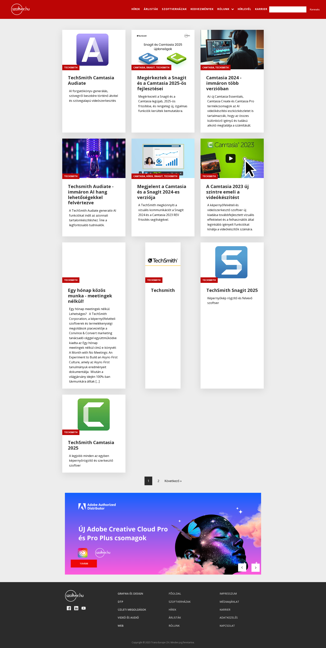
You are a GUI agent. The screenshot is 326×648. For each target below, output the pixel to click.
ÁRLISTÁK (151, 9)
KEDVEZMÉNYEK (202, 9)
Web (121, 625)
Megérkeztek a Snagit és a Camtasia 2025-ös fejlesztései (161, 83)
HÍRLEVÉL (244, 9)
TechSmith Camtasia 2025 (91, 445)
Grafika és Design (130, 593)
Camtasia (139, 67)
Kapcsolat (227, 625)
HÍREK (135, 9)
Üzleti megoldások (132, 609)
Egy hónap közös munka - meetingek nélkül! (90, 296)
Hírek (149, 176)
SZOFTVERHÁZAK (174, 9)
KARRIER (261, 9)
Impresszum (228, 593)
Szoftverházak (180, 601)
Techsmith (163, 290)
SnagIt (150, 67)
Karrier (225, 609)
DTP (120, 601)
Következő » (173, 481)
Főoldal (175, 593)
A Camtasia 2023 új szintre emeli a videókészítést (227, 192)
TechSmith (71, 67)
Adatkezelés (229, 617)
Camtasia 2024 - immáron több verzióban (223, 83)
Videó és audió (128, 617)
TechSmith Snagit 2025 (232, 290)
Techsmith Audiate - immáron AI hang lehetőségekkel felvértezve (91, 194)
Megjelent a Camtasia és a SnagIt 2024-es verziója (161, 192)
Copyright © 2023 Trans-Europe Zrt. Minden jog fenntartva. (163, 642)
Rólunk (174, 625)
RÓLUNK (223, 9)
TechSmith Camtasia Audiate (91, 80)
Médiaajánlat (229, 601)
